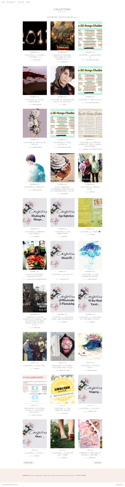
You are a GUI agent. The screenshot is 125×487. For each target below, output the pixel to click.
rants (64, 104)
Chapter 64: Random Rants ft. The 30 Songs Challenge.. (90, 144)
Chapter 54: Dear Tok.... (35, 366)
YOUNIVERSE (64, 413)
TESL (67, 279)
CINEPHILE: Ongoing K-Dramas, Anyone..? (90, 454)
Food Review (64, 193)
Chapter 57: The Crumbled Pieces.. (90, 275)
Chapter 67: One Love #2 (90, 100)
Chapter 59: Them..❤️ (90, 232)
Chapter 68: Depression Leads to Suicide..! (62, 101)
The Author (21, 2)
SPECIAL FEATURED (64, 370)
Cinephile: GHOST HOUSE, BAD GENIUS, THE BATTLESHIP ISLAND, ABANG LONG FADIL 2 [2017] (35, 321)
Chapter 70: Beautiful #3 (90, 56)
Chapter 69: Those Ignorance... (35, 101)
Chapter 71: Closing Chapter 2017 (35, 56)
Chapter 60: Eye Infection (62, 233)
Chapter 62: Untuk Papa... (90, 188)
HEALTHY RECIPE (31, 279)
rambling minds (37, 104)
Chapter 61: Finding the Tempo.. (35, 233)
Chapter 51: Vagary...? (90, 408)
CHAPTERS (62, 9)
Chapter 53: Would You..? (90, 366)
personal (85, 149)
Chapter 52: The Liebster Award (63, 409)
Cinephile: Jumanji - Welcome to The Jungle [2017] (63, 57)
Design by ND (119, 484)
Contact (28, 2)
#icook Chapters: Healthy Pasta (35, 275)
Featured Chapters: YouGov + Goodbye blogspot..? (35, 410)
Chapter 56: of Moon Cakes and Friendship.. (62, 318)
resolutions (37, 59)
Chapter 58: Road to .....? (62, 275)
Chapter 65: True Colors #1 (62, 143)
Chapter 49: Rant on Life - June (62, 454)
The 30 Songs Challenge (92, 59)
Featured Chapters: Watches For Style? (62, 366)
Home (3, 2)
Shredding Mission (41, 279)
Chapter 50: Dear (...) (34, 453)
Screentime (64, 61)
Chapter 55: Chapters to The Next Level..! (90, 318)
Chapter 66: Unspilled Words (35, 143)
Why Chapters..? (11, 2)
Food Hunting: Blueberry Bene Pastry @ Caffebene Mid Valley (63, 189)
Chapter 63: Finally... (34, 187)
